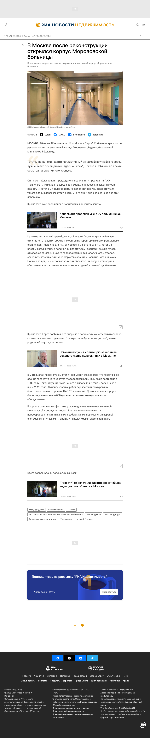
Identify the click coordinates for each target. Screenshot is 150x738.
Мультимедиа (113, 676)
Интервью (52, 676)
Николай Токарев (84, 519)
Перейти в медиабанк (66, 127)
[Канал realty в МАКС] (57, 658)
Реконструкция (94, 514)
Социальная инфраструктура (42, 519)
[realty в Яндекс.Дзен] (69, 658)
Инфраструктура (112, 514)
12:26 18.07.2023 (12, 36)
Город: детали (80, 676)
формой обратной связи (112, 717)
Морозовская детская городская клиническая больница (56, 514)
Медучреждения (36, 510)
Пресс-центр (81, 680)
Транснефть (35, 184)
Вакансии (9, 696)
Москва (71, 510)
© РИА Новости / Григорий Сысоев (41, 127)
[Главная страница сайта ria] (53, 25)
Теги (125, 676)
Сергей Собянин (56, 510)
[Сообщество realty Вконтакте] (80, 658)
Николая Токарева (55, 184)
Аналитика (39, 676)
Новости (26, 676)
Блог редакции (99, 680)
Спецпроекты (28, 680)
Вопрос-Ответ (97, 676)
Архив (126, 680)
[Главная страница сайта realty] (75, 25)
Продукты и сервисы (61, 680)
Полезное (65, 676)
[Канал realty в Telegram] (92, 658)
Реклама (42, 680)
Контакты (115, 680)
